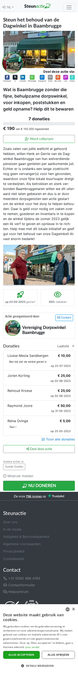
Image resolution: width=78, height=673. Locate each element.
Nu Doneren (41, 486)
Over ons (10, 522)
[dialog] (39, 638)
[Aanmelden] (3, 7)
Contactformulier (21, 585)
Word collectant (41, 139)
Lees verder (32, 647)
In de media (12, 529)
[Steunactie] (37, 6)
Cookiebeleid (13, 559)
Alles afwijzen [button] (58, 655)
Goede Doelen (14, 466)
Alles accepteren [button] (21, 655)
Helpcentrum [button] (17, 592)
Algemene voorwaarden (22, 544)
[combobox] (68, 609)
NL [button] (9, 7)
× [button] (73, 609)
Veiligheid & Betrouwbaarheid (26, 537)
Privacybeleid (13, 551)
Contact (65, 317)
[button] (7, 78)
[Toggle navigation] (69, 7)
